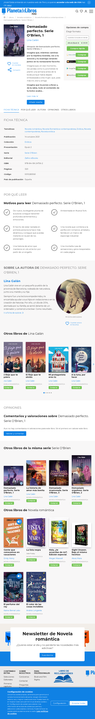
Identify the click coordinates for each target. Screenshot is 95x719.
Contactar (23, 681)
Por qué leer (28, 110)
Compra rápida (77, 48)
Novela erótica (48, 131)
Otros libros (68, 110)
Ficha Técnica (11, 110)
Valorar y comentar (15, 433)
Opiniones (53, 110)
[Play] (19, 521)
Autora (41, 110)
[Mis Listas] (80, 11)
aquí (9, 5)
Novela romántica (33, 129)
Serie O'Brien (31, 153)
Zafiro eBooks (31, 158)
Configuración (59, 703)
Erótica (80, 129)
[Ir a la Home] (4, 17)
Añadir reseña (35, 102)
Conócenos (24, 677)
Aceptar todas (78, 703)
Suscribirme (47, 655)
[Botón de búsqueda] (76, 11)
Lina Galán (12, 281)
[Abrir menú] (91, 11)
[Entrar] (85, 11)
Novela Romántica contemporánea (59, 129)
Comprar (82, 55)
